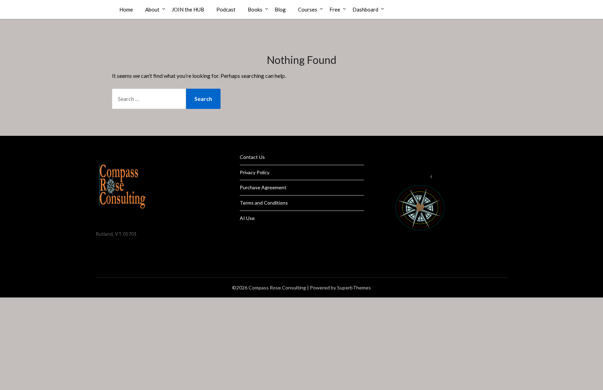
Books (255, 9)
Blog (280, 9)
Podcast (226, 9)
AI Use (247, 218)
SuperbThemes (354, 287)
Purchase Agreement (263, 187)
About (152, 9)
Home (126, 9)
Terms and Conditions (264, 203)
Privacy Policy (254, 172)
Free (334, 9)
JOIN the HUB (188, 9)
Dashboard (365, 9)
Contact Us (252, 157)
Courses (307, 9)
